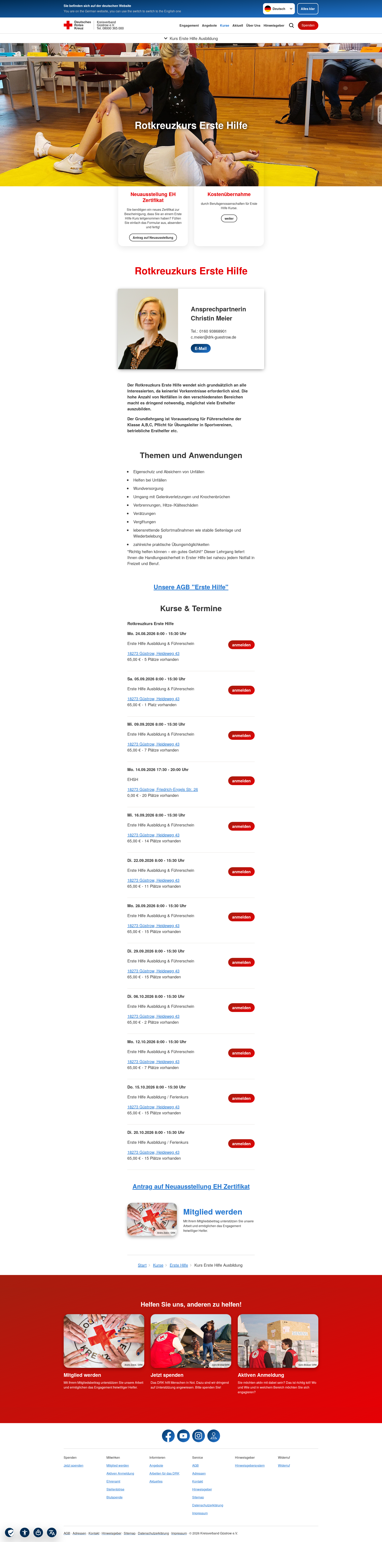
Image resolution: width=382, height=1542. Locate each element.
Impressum (200, 1513)
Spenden (308, 25)
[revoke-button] (9, 1532)
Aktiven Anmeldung (261, 1374)
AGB (195, 1465)
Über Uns (253, 25)
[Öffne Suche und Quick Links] (291, 25)
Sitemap (198, 1497)
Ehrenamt (113, 1481)
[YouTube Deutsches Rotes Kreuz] (183, 1435)
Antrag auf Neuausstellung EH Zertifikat (191, 1186)
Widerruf (284, 1465)
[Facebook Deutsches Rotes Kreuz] (168, 1435)
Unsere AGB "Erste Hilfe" (191, 586)
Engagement (189, 25)
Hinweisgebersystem (250, 1465)
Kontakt (197, 1481)
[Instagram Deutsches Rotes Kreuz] (198, 1435)
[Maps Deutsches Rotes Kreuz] (213, 1435)
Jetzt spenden (167, 1374)
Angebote (209, 25)
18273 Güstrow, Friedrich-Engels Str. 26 (162, 789)
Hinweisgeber (274, 25)
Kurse (224, 25)
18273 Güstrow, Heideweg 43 (153, 653)
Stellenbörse (115, 1489)
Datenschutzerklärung (207, 1505)
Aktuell (237, 25)
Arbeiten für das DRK (164, 1473)
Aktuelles (156, 1481)
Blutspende (114, 1497)
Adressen (199, 1473)
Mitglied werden (212, 1211)
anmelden (241, 645)
